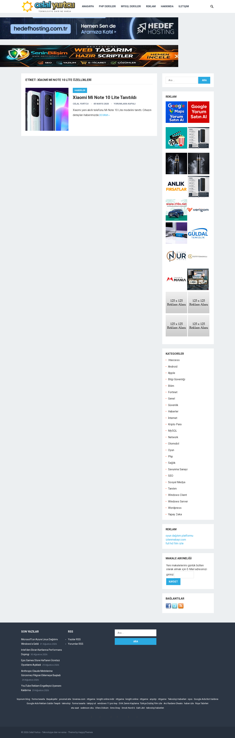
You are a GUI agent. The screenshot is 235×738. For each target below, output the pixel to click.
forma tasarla (38, 699)
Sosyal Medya (176, 482)
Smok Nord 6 (128, 708)
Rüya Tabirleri (201, 703)
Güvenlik (173, 405)
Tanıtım (172, 488)
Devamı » (104, 115)
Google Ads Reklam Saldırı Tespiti (43, 703)
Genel (171, 398)
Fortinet (172, 392)
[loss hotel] (198, 289)
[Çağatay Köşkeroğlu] (198, 266)
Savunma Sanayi (178, 469)
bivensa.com (79, 699)
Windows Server (178, 501)
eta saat (75, 708)
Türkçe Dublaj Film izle (151, 703)
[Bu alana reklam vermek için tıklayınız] (176, 312)
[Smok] (198, 173)
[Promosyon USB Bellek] (176, 243)
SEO (170, 475)
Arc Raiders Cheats (173, 703)
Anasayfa (88, 6)
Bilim (171, 385)
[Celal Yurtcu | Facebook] (168, 607)
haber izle (189, 703)
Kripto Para (174, 424)
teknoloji (66, 703)
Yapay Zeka (175, 514)
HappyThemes (85, 732)
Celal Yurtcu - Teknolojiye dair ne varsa (47, 732)
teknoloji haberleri (155, 708)
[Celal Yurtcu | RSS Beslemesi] (181, 607)
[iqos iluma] (198, 147)
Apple (171, 373)
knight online (132, 699)
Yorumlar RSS (75, 643)
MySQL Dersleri (131, 6)
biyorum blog (23, 699)
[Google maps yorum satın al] (177, 122)
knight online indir (105, 699)
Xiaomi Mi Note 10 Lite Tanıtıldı (104, 97)
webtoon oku (87, 708)
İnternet (172, 418)
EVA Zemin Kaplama (129, 703)
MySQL (172, 430)
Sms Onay (115, 708)
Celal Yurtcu (81, 103)
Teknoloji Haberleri (177, 699)
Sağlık (171, 462)
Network (173, 437)
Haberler (79, 90)
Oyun (171, 450)
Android (172, 366)
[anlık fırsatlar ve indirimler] (177, 196)
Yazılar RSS (74, 639)
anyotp (153, 699)
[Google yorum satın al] (198, 122)
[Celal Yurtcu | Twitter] (174, 607)
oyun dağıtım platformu (179, 535)
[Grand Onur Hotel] (176, 266)
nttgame (91, 699)
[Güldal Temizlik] (198, 243)
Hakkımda (167, 6)
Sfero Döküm (102, 708)
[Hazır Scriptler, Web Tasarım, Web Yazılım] (89, 66)
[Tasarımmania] (176, 289)
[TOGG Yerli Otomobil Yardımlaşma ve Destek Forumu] (176, 219)
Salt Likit (140, 708)
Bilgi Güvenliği (176, 379)
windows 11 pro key (107, 703)
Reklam (151, 6)
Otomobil (173, 443)
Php (170, 456)
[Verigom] (198, 219)
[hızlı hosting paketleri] (89, 38)
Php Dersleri (107, 6)
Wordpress (174, 507)
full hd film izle (175, 543)
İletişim (184, 6)
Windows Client (177, 495)
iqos (190, 699)
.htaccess (174, 360)
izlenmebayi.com (176, 539)
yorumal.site (65, 699)
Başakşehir (51, 699)
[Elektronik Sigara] (177, 173)
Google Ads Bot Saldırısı (206, 699)
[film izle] (177, 147)
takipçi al (91, 703)
